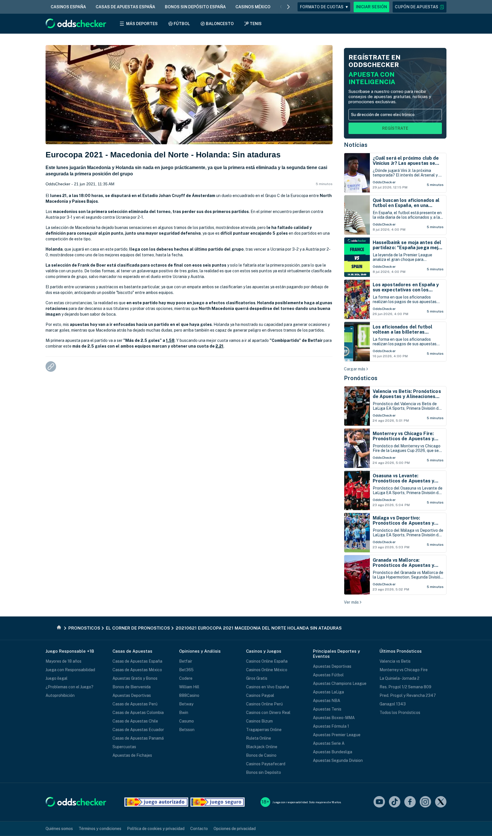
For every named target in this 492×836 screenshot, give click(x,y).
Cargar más (354, 369)
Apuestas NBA (326, 700)
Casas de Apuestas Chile (135, 721)
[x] (440, 802)
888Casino (189, 695)
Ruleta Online (258, 738)
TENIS (256, 23)
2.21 (220, 346)
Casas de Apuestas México (137, 669)
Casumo (186, 721)
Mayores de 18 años (63, 661)
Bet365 (186, 669)
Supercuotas (124, 746)
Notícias (355, 144)
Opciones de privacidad (235, 828)
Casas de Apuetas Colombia (138, 712)
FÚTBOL (182, 23)
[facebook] (410, 802)
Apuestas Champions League (339, 683)
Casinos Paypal (260, 695)
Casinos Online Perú (264, 704)
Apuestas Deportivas (131, 695)
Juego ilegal (56, 678)
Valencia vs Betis (395, 661)
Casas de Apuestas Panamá (138, 738)
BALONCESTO (220, 23)
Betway (186, 704)
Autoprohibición (60, 695)
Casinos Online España (267, 661)
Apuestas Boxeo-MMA (334, 717)
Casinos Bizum (259, 721)
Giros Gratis (256, 678)
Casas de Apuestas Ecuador (138, 729)
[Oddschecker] (76, 802)
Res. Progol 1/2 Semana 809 (405, 687)
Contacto (199, 828)
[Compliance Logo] (156, 802)
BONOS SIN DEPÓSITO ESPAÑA (195, 7)
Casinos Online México (266, 669)
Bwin (183, 712)
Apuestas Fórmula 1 (331, 726)
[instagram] (425, 802)
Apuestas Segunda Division (338, 760)
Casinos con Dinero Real (268, 712)
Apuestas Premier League (336, 734)
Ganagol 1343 (393, 704)
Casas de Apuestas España (137, 661)
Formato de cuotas (324, 7)
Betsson (186, 729)
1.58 (170, 340)
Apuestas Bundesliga (332, 752)
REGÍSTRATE (395, 128)
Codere (185, 678)
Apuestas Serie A (329, 743)
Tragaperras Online (264, 729)
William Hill (189, 687)
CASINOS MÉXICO (252, 7)
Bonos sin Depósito (263, 772)
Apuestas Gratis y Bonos (134, 678)
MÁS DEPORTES (142, 23)
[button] (419, 7)
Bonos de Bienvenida (131, 687)
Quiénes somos (59, 828)
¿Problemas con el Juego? (69, 687)
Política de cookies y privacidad (155, 828)
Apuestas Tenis (327, 709)
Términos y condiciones (100, 828)
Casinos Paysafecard (265, 764)
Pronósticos (361, 378)
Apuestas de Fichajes (132, 755)
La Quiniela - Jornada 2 (399, 678)
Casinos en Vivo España (267, 687)
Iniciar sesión (371, 7)
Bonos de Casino (261, 755)
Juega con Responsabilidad (70, 669)
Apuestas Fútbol (328, 675)
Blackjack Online (261, 746)
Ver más (351, 602)
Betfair (185, 661)
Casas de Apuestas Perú (134, 704)
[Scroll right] (288, 7)
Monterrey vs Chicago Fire (404, 669)
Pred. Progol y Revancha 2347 (408, 695)
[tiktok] (394, 802)
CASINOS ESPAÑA (68, 7)
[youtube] (379, 802)
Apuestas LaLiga (328, 692)
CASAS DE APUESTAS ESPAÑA (125, 7)
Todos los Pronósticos (400, 712)
